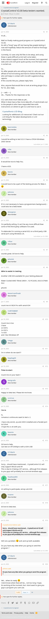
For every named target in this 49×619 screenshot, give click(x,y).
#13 (46, 389)
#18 (46, 503)
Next (25, 592)
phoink (11, 259)
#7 (47, 250)
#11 (46, 349)
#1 (47, 32)
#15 (46, 440)
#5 (47, 200)
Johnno (11, 192)
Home (32, 613)
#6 (47, 220)
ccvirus (11, 398)
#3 (47, 158)
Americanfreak (14, 293)
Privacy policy (18, 613)
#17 (46, 485)
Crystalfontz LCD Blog (12, 111)
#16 (46, 460)
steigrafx (12, 380)
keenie (11, 432)
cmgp (10, 340)
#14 (46, 406)
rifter (10, 241)
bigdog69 (12, 358)
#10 (46, 319)
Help (26, 613)
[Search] (46, 3)
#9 (47, 302)
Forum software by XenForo (18, 617)
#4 (47, 180)
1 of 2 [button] (18, 592)
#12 (46, 366)
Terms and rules (7, 613)
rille (9, 149)
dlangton (12, 212)
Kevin (10, 172)
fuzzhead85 (13, 477)
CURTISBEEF (13, 311)
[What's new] (42, 3)
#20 (46, 564)
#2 (47, 135)
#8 (47, 267)
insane (10, 494)
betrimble (12, 127)
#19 (46, 520)
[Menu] (3, 3)
